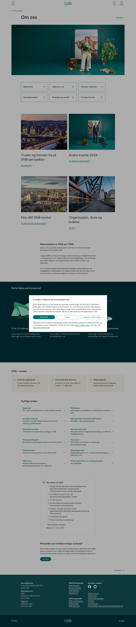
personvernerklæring (41, 327)
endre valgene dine (82, 325)
